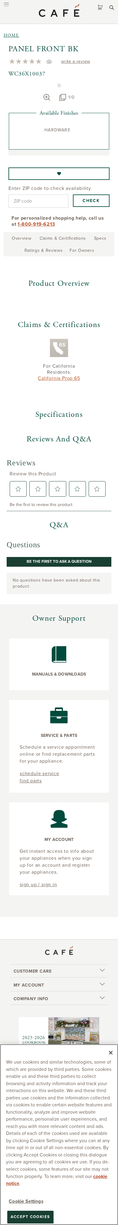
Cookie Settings (26, 1201)
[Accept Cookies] (110, 1052)
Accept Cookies (30, 1216)
